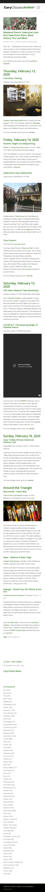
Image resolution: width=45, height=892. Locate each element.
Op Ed (5, 833)
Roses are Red (27, 248)
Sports (5, 848)
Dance (5, 693)
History (5, 762)
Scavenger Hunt (8, 842)
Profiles (5, 779)
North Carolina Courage (11, 862)
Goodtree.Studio (7, 889)
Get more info (26, 269)
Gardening (6, 753)
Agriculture (7, 730)
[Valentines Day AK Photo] (19, 23)
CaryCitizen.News (12, 671)
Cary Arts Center (19, 244)
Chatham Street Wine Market (13, 120)
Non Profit (6, 770)
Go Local (6, 756)
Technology (7, 722)
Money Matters (8, 767)
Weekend (16, 637)
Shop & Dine (7, 845)
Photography (7, 704)
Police (5, 813)
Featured (23, 41)
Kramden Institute (14, 298)
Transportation (8, 724)
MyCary (17, 167)
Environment (7, 736)
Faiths (5, 742)
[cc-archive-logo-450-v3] (18, 7)
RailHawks (7, 868)
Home (5, 765)
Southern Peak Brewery (11, 561)
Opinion (6, 816)
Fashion (6, 745)
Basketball (6, 851)
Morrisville (6, 802)
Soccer (5, 871)
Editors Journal (8, 825)
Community (7, 727)
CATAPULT (24, 401)
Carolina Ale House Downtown (13, 595)
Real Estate (7, 782)
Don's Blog (7, 822)
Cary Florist (32, 216)
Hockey (6, 859)
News (5, 805)
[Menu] (38, 7)
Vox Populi (7, 839)
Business (6, 710)
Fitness (5, 856)
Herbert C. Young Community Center (16, 147)
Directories (7, 793)
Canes (5, 854)
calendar (32, 132)
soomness (9, 633)
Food (5, 747)
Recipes (6, 750)
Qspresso (29, 229)
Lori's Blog (6, 831)
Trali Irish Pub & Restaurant (12, 495)
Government (7, 810)
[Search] (33, 7)
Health (5, 759)
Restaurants (7, 788)
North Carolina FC (9, 865)
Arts (4, 690)
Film (4, 696)
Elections (6, 808)
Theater (6, 707)
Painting (6, 701)
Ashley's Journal (9, 819)
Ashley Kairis (33, 41)
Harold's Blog (7, 828)
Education (6, 733)
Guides (5, 799)
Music (5, 699)
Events (19, 41)
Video (5, 874)
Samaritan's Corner (10, 836)
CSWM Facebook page (17, 630)
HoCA (5, 719)
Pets (4, 776)
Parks (5, 773)
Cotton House (19, 216)
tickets (37, 294)
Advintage (36, 123)
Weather (6, 790)
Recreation (7, 785)
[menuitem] (33, 7)
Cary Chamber (8, 713)
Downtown (7, 716)
